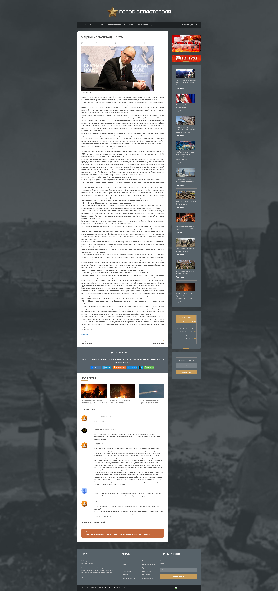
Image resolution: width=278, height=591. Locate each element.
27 (186, 339)
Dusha (96, 489)
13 (186, 332)
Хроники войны (114, 25)
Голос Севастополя (109, 587)
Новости (100, 25)
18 (180, 335)
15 (192, 332)
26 (183, 339)
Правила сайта (147, 568)
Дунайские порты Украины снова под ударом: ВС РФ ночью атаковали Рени (94, 402)
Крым (124, 564)
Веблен (97, 502)
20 (186, 335)
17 (177, 335)
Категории (128, 25)
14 (189, 332)
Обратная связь (147, 578)
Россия (125, 561)
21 (189, 335)
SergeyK (97, 444)
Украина (125, 575)
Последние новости (149, 564)
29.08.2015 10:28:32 (88, 43)
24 (177, 339)
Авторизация (187, 25)
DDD (95, 417)
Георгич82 (98, 430)
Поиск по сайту (147, 571)
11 (180, 332)
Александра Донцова (123, 43)
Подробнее (180, 88)
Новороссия (127, 571)
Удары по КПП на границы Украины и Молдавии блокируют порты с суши (120, 402)
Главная (90, 25)
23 (195, 335)
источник (84, 335)
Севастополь (127, 568)
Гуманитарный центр (146, 25)
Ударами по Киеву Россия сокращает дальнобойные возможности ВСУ (149, 402)
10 (177, 332)
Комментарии (146, 575)
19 (183, 335)
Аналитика (108, 43)
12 (183, 332)
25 (180, 339)
